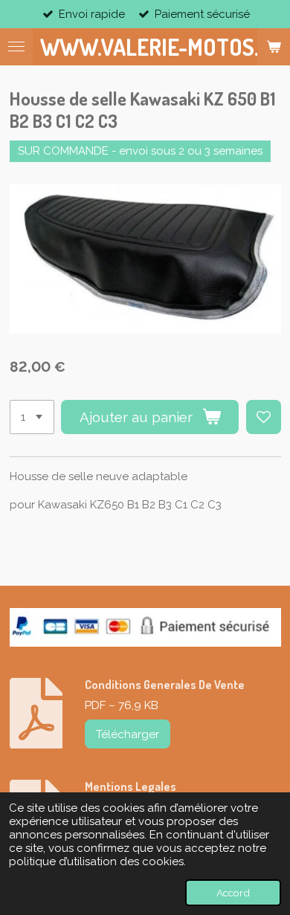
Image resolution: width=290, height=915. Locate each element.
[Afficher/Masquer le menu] (16, 46)
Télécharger (127, 734)
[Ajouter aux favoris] (263, 417)
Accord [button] (233, 893)
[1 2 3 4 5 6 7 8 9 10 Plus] (32, 417)
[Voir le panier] (273, 46)
